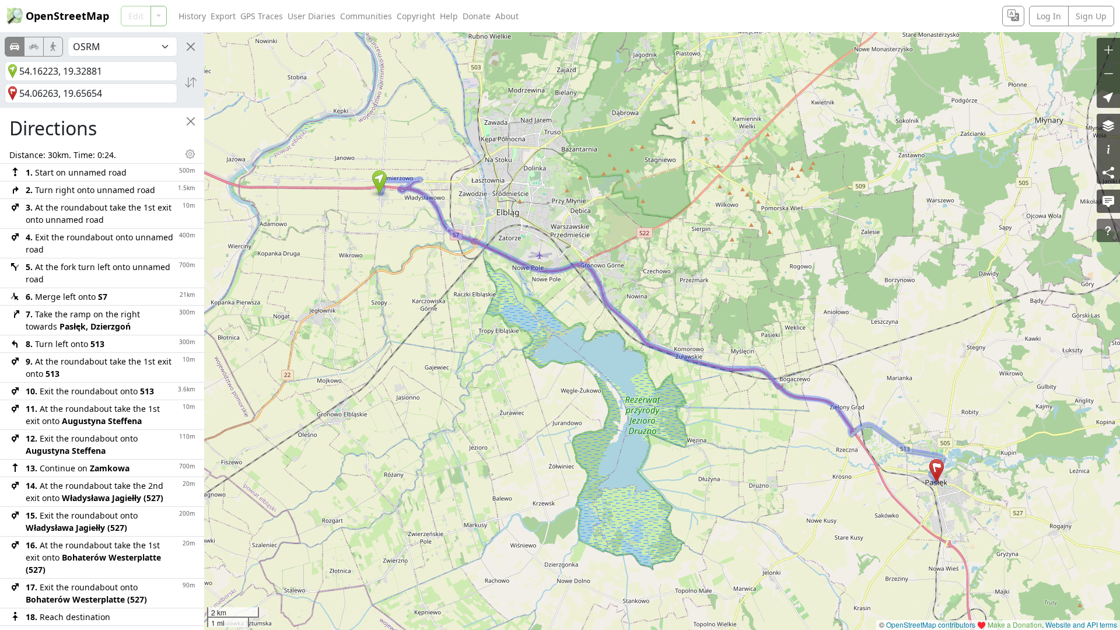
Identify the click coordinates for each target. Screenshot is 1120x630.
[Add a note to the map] (1108, 201)
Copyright (416, 16)
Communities (366, 16)
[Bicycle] (34, 47)
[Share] (1108, 172)
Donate (477, 16)
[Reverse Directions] (191, 82)
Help (449, 16)
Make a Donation (1015, 624)
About (507, 16)
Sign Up (1091, 16)
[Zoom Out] (1108, 73)
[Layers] (1108, 125)
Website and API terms (1081, 624)
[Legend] (1108, 148)
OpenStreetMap (67, 16)
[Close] (191, 46)
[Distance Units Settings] (190, 154)
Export (223, 16)
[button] (379, 182)
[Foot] (53, 47)
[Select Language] (1013, 16)
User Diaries (311, 16)
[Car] (14, 47)
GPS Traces (261, 16)
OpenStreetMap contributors (930, 624)
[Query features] (1108, 230)
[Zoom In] (1108, 49)
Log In (1049, 16)
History (192, 16)
